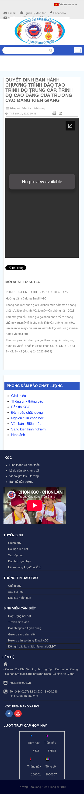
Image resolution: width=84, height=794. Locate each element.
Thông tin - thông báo (27, 401)
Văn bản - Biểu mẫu (26, 424)
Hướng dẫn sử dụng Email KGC (26, 298)
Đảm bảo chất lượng (33, 108)
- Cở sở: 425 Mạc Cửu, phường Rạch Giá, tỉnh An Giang (39, 674)
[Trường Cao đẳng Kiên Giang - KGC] (40, 31)
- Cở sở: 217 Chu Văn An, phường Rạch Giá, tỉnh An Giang (41, 669)
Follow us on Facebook (9, 713)
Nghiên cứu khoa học (27, 418)
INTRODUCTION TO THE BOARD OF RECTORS (37, 292)
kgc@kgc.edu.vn (20, 682)
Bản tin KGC (20, 407)
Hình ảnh (18, 435)
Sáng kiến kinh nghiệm (28, 429)
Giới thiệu (18, 396)
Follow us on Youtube (18, 713)
